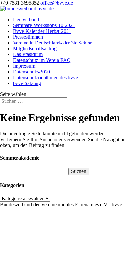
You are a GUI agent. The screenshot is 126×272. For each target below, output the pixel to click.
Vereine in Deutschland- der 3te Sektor (52, 42)
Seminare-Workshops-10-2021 (44, 25)
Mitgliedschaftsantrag (35, 48)
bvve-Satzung (27, 83)
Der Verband (26, 19)
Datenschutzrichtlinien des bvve (45, 77)
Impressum (24, 66)
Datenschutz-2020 (31, 71)
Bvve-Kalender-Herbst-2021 (42, 31)
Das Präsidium (28, 54)
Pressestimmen (28, 37)
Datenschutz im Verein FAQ (42, 60)
